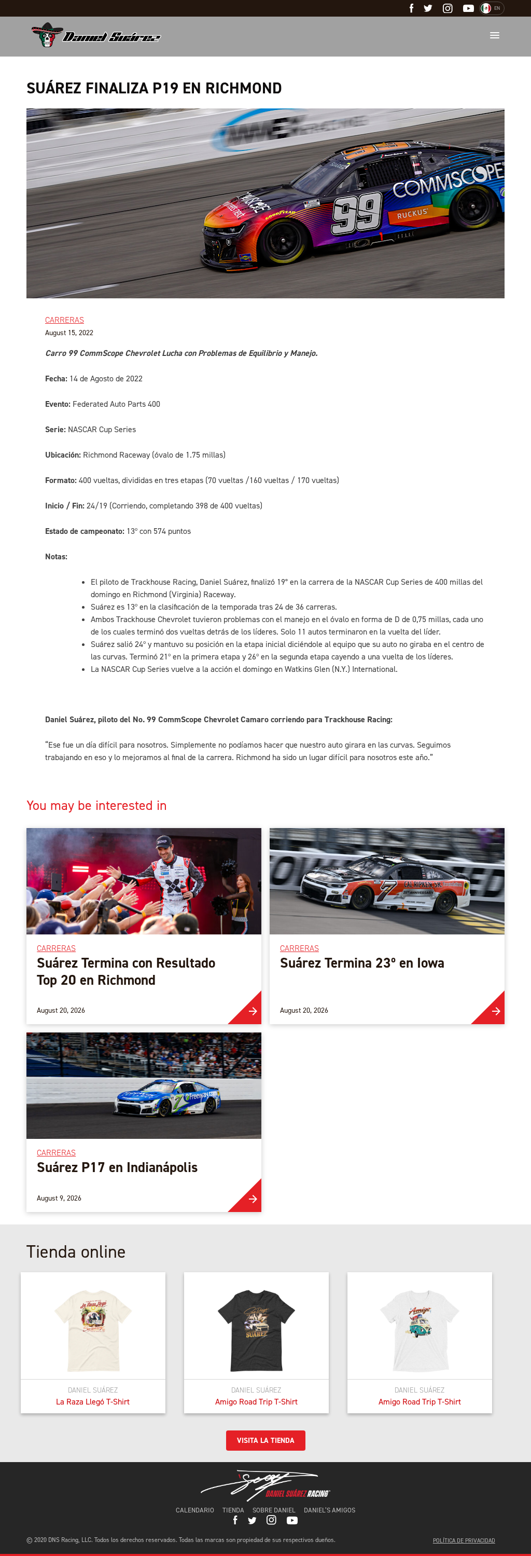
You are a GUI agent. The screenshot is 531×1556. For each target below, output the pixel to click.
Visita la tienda (266, 1440)
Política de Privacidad (464, 1541)
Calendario (195, 1510)
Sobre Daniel (274, 1510)
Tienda (233, 1510)
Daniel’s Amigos (329, 1510)
